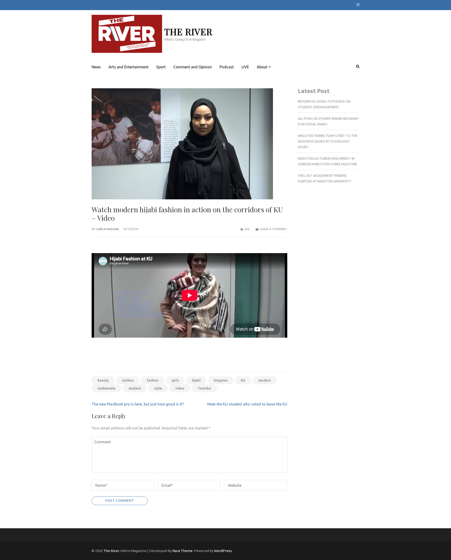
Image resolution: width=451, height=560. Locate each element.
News (96, 67)
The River (188, 32)
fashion (153, 380)
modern (264, 380)
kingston (221, 380)
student (134, 388)
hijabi (196, 380)
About (262, 67)
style (158, 388)
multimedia (106, 388)
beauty (103, 380)
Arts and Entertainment (128, 67)
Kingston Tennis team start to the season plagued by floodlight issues (327, 141)
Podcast (227, 67)
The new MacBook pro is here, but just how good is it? (138, 404)
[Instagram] (358, 5)
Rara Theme (182, 551)
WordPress (223, 551)
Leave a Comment (273, 229)
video (179, 388)
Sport (161, 67)
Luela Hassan (107, 229)
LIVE (245, 67)
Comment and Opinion (192, 67)
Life (247, 229)
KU (243, 380)
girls (175, 380)
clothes (128, 380)
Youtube (204, 388)
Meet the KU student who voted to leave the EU (247, 404)
